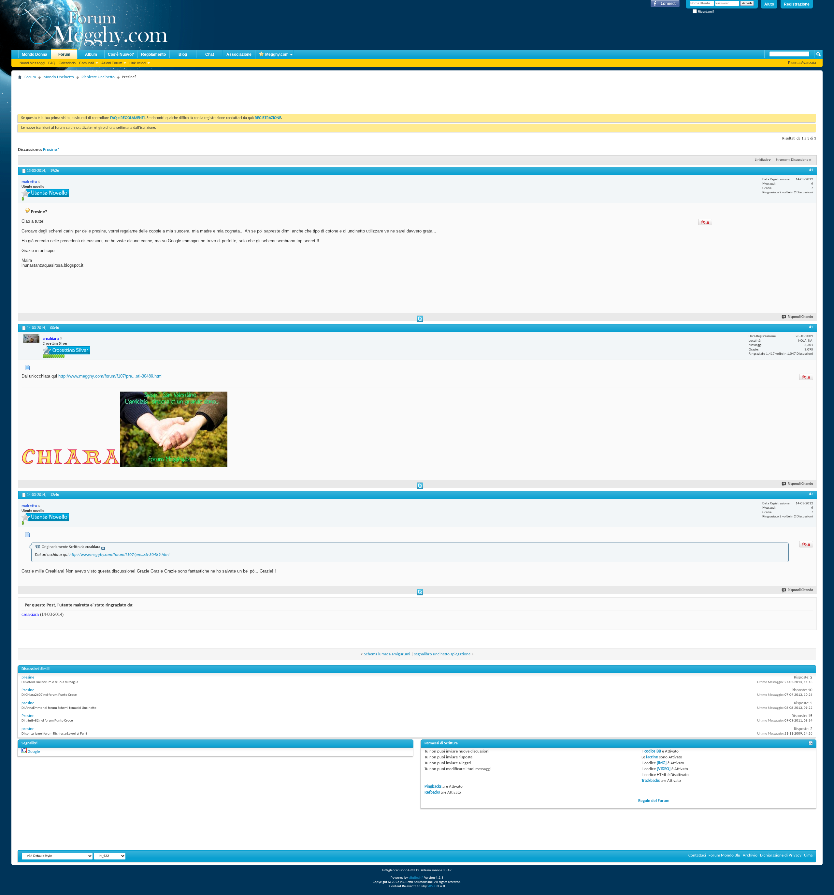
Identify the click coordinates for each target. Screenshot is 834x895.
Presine (28, 690)
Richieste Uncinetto (98, 77)
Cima (808, 855)
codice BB (652, 751)
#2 (811, 327)
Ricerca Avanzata (802, 63)
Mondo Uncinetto (58, 77)
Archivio (750, 855)
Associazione (239, 54)
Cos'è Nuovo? (121, 54)
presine (28, 677)
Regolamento (153, 54)
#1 (811, 170)
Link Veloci (137, 63)
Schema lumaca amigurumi (387, 654)
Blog (183, 54)
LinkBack (761, 160)
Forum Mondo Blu (724, 855)
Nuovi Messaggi (32, 63)
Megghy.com (277, 54)
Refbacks (432, 792)
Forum (64, 54)
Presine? (51, 149)
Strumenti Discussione (792, 160)
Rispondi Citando (800, 317)
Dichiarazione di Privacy (780, 855)
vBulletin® (416, 878)
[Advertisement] (136, 96)
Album (91, 54)
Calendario (67, 63)
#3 (811, 494)
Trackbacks (650, 781)
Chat (209, 54)
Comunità (86, 63)
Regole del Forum (653, 801)
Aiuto (769, 4)
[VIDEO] (663, 769)
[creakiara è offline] (31, 338)
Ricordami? (705, 11)
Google (34, 752)
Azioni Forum (111, 63)
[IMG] (662, 763)
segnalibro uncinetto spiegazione (442, 654)
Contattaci (697, 855)
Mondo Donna (34, 54)
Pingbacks (432, 786)
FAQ (51, 63)
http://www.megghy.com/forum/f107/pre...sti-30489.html (110, 376)
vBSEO (432, 886)
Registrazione (797, 4)
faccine (652, 757)
